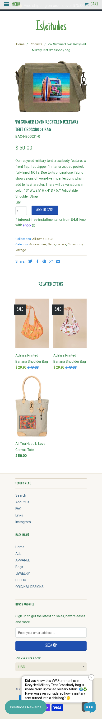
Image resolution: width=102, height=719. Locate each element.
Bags (51, 244)
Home (19, 547)
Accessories (37, 244)
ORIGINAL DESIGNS (29, 587)
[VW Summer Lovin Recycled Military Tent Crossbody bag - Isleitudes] (51, 86)
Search (20, 495)
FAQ (18, 509)
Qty (18, 202)
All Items (38, 239)
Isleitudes (51, 27)
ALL (18, 554)
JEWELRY (22, 573)
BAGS (50, 239)
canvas (61, 244)
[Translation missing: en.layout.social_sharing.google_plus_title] (50, 261)
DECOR (20, 580)
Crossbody (75, 244)
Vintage (20, 250)
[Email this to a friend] (57, 261)
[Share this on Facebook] (36, 261)
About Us (22, 502)
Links (19, 515)
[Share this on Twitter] (29, 261)
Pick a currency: (28, 658)
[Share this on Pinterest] (43, 261)
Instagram (23, 522)
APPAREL (22, 560)
